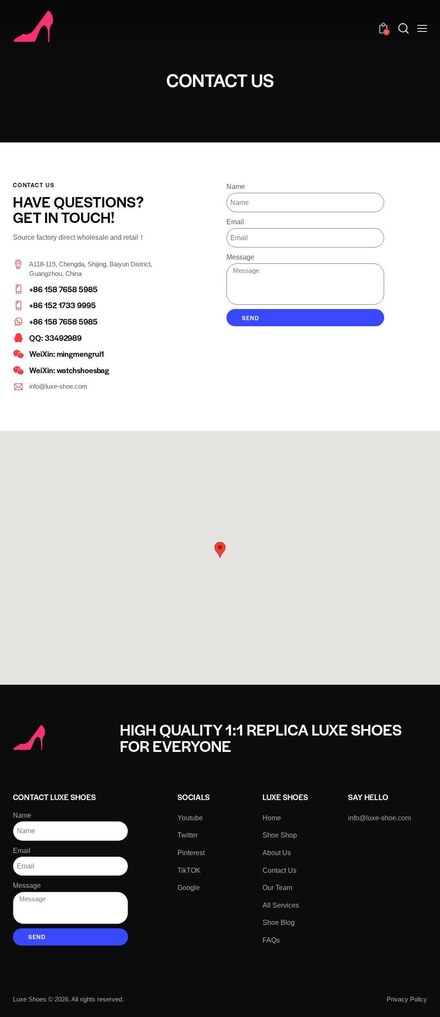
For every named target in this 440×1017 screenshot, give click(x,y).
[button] (422, 28)
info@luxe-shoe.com (58, 386)
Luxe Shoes (29, 999)
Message (240, 257)
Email (235, 222)
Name (235, 186)
